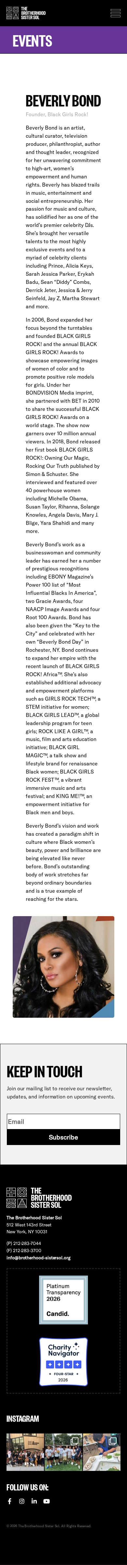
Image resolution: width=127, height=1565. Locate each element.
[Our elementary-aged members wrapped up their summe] (101, 1452)
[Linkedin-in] (34, 1501)
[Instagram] (22, 1501)
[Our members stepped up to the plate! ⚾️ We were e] (63, 1452)
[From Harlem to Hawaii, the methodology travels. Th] (25, 1452)
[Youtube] (46, 1501)
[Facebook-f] (9, 1501)
